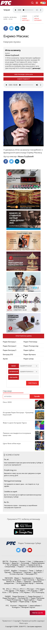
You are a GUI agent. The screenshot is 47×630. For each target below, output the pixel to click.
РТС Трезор (13, 592)
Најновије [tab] (7, 391)
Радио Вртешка (30, 354)
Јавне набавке (34, 606)
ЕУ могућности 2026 (34, 567)
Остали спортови (16, 574)
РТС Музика (25, 592)
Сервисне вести (34, 565)
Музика (39, 578)
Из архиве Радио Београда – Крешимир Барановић (18, 413)
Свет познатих (28, 580)
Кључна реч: (14, 377)
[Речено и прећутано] (23, 281)
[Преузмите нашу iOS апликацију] (23, 525)
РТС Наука (40, 589)
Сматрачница (10, 567)
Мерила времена (37, 563)
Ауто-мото (38, 572)
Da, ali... (6, 459)
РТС (7, 606)
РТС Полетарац (38, 592)
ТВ (4, 589)
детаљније (36, 68)
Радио (8, 596)
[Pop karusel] (23, 261)
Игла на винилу (13, 50)
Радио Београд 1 (9, 342)
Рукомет (8, 572)
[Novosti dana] (23, 179)
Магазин (9, 578)
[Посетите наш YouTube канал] (29, 550)
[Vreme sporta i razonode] (23, 302)
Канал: (13, 366)
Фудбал (14, 571)
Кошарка (23, 571)
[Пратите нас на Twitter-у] (18, 550)
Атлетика (27, 572)
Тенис (31, 571)
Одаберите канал (26, 366)
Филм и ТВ (10, 581)
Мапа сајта (37, 613)
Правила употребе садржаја (33, 621)
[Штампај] (23, 28)
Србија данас (38, 561)
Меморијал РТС (31, 574)
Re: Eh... (7, 502)
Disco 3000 (7, 402)
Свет (29, 561)
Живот (17, 578)
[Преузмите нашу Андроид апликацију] (23, 532)
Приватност (7, 621)
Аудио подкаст (23, 79)
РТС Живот (20, 591)
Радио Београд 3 (9, 350)
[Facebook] (5, 28)
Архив (5, 359)
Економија (25, 563)
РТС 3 (22, 589)
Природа (27, 581)
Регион (22, 561)
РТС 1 (8, 589)
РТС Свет (30, 589)
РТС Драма (9, 591)
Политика (13, 561)
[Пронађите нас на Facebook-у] (24, 550)
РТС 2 (15, 589)
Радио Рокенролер (31, 346)
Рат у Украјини (12, 565)
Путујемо (17, 580)
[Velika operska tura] (23, 199)
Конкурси (16, 607)
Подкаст (20, 567)
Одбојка (39, 571)
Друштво (15, 563)
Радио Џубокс (29, 350)
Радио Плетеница (30, 342)
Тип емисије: (13, 371)
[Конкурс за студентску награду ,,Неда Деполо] (23, 220)
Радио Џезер (29, 359)
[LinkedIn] (17, 28)
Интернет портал (28, 607)
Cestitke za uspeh (10, 492)
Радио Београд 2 (9, 346)
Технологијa (7, 580)
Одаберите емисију (26, 371)
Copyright (16, 621)
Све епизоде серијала (23, 74)
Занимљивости (28, 578)
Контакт (13, 606)
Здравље (40, 580)
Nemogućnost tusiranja (12, 481)
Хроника (6, 563)
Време (22, 565)
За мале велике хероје (25, 583)
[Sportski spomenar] (23, 323)
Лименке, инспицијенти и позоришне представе (17, 434)
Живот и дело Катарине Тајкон (15, 423)
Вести (5, 561)
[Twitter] (11, 28)
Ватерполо (17, 572)
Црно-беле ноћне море (12, 443)
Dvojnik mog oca (10, 470)
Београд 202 (8, 354)
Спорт (7, 571)
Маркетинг (23, 606)
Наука (19, 581)
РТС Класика (32, 591)
